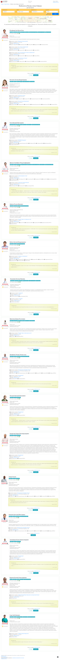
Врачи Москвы (7, 4)
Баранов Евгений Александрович (18, 577)
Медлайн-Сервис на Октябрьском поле (24, 219)
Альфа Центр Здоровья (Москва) (23, 182)
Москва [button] (30, 2)
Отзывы (31, 118)
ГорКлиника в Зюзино (21, 95)
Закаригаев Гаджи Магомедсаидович (19, 433)
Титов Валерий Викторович (17, 122)
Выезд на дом (49, 13)
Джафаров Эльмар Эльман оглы (18, 354)
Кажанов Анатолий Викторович (17, 514)
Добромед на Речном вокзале (23, 41)
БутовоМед (20, 298)
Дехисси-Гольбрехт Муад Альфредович (20, 162)
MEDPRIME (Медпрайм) (22, 140)
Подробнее (36, 118)
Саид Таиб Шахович (15, 615)
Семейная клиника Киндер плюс (23, 633)
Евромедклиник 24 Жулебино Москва (23, 527)
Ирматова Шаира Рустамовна (17, 319)
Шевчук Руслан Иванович (16, 204)
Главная (2, 4)
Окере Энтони (12, 476)
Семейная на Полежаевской (22, 256)
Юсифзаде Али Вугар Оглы (17, 30)
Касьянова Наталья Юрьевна (17, 278)
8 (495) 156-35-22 (16, 43)
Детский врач (49, 14)
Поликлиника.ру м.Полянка (22, 58)
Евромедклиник (20, 375)
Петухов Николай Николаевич (17, 395)
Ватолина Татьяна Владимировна (18, 79)
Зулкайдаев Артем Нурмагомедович (19, 539)
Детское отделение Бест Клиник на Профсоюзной (26, 52)
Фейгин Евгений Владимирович (18, 242)
